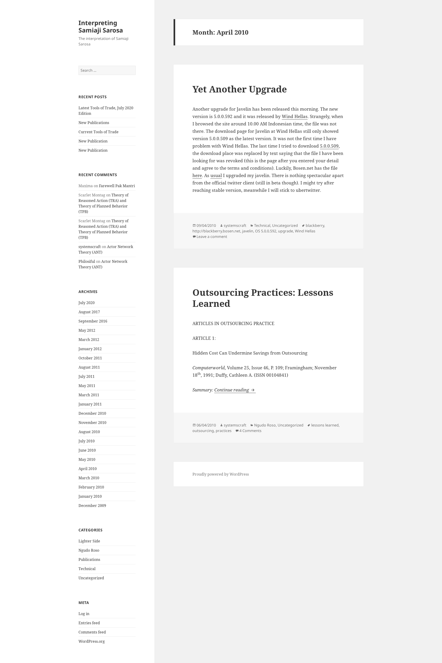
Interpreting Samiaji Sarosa (101, 26)
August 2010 (89, 431)
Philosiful (87, 261)
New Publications (94, 122)
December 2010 (92, 413)
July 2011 (87, 376)
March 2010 (89, 477)
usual (216, 175)
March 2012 (89, 339)
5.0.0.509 (329, 146)
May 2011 (87, 385)
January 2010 (90, 496)
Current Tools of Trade (99, 131)
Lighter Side (89, 541)
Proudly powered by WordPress (220, 474)
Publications (89, 559)
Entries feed (89, 622)
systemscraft (90, 246)
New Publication (93, 141)
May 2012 (87, 330)
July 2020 (87, 302)
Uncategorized (91, 577)
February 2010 (91, 487)
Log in (84, 613)
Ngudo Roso (89, 550)
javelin (247, 231)
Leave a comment (212, 236)
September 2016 (93, 321)
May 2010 (87, 459)
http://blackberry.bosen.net (216, 231)
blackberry (315, 225)
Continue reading (235, 390)
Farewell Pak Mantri (117, 185)
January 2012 (90, 348)
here (197, 175)
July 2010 (87, 441)
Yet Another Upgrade (239, 89)
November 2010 (92, 422)
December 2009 (92, 505)
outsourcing (203, 430)
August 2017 (89, 311)
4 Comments (250, 430)
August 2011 (89, 367)
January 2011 (90, 404)
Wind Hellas (295, 116)
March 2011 (89, 394)
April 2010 (88, 468)
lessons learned (325, 425)
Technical (87, 568)
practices (224, 430)
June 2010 (87, 450)
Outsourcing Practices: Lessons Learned (262, 297)
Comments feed (92, 632)
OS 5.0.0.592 (265, 231)
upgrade (285, 231)
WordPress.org (92, 641)
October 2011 (90, 358)
